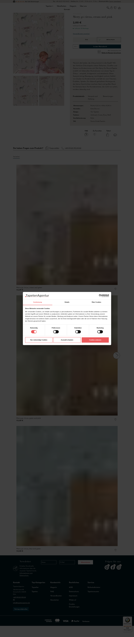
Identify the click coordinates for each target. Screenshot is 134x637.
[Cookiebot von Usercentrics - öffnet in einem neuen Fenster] (100, 295)
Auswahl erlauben (67, 340)
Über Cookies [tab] (96, 302)
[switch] (56, 331)
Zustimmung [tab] (37, 302)
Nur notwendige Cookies (38, 340)
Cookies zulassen (95, 340)
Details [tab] (67, 302)
